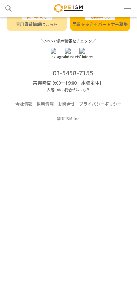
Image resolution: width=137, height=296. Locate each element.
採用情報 (45, 104)
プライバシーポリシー (100, 104)
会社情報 (23, 104)
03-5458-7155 (73, 72)
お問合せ (66, 104)
